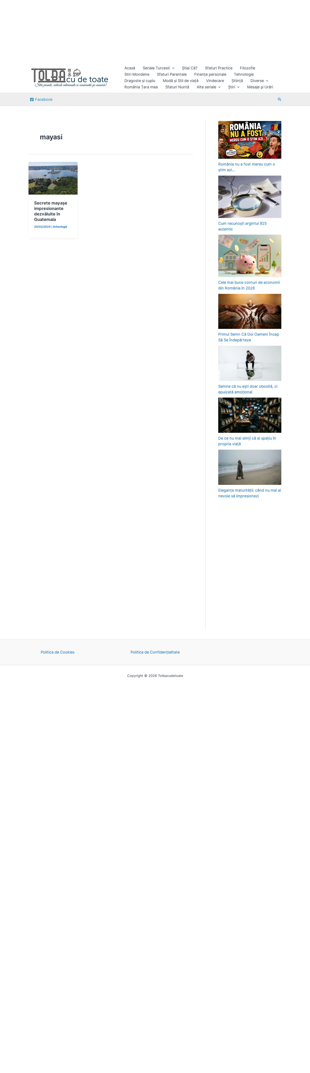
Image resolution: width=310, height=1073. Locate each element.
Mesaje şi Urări (260, 87)
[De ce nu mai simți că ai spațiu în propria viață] (249, 415)
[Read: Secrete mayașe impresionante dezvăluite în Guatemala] (53, 178)
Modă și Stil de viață (180, 80)
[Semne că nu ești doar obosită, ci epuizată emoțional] (249, 363)
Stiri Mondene (136, 74)
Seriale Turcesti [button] (156, 68)
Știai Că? (189, 68)
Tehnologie (244, 74)
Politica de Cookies (57, 652)
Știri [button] (231, 87)
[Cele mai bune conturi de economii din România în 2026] (249, 256)
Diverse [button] (257, 80)
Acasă (129, 68)
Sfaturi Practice (218, 68)
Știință (237, 80)
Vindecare (215, 80)
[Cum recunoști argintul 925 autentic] (249, 197)
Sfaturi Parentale (172, 74)
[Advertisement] (126, 31)
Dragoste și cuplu (139, 80)
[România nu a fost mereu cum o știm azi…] (249, 140)
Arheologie (60, 226)
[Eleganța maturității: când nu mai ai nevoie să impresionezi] (249, 467)
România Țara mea (141, 87)
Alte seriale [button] (206, 87)
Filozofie (247, 68)
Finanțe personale (210, 74)
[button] (172, 68)
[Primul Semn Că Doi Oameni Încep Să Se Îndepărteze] (249, 311)
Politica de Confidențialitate (155, 652)
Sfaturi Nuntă (177, 87)
